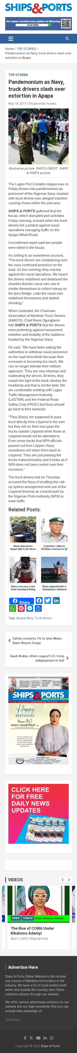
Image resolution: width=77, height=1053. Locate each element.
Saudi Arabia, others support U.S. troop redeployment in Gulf (37, 658)
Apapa (20, 618)
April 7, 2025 (19, 938)
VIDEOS (15, 879)
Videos (28, 918)
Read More (12, 1019)
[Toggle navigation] (10, 39)
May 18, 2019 (17, 103)
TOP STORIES (18, 75)
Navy (30, 618)
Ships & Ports (39, 938)
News (15, 918)
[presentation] (63, 880)
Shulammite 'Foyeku (42, 103)
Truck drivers (43, 618)
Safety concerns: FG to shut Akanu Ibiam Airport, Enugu (37, 641)
